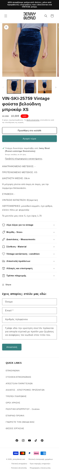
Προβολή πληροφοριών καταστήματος (23, 158)
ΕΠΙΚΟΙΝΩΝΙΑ (13, 370)
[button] (6, 16)
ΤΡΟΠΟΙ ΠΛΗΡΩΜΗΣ (16, 396)
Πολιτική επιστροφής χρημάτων (40, 459)
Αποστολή (11, 347)
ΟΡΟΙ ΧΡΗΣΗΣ (13, 403)
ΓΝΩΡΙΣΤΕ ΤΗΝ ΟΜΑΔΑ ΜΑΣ (20, 422)
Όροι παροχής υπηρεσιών (40, 463)
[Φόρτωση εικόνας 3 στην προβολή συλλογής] (45, 87)
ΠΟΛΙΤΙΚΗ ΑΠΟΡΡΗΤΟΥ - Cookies (23, 409)
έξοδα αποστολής (33, 120)
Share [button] (8, 284)
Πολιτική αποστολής (19, 468)
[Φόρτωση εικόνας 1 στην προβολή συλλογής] (14, 87)
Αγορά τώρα (29, 138)
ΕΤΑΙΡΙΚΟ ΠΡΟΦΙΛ (15, 415)
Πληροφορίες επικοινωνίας (40, 468)
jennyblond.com (19, 459)
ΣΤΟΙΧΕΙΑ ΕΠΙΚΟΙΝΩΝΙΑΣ (18, 377)
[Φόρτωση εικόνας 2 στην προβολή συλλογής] (29, 87)
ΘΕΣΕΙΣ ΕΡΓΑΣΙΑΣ (15, 428)
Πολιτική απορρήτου (19, 463)
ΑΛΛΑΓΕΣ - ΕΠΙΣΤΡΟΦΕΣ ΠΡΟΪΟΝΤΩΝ (25, 390)
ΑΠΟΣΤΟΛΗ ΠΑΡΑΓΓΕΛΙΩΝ (19, 383)
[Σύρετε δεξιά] (56, 87)
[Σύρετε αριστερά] (3, 87)
